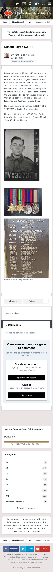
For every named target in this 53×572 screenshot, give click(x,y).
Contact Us (33, 554)
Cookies (44, 554)
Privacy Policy (21, 554)
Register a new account (26, 377)
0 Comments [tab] (13, 324)
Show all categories (26, 508)
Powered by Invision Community (26, 568)
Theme (9, 554)
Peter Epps (20, 54)
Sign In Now (26, 395)
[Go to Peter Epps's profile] (6, 55)
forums (43, 525)
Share (14, 301)
